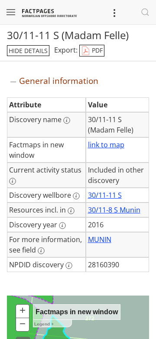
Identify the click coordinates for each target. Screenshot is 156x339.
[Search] (145, 12)
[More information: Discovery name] (66, 120)
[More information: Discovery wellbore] (76, 196)
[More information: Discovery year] (62, 225)
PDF (96, 50)
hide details (28, 51)
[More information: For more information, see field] (41, 250)
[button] (22, 311)
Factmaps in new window (77, 312)
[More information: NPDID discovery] (68, 265)
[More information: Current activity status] (12, 181)
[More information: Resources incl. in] (71, 210)
